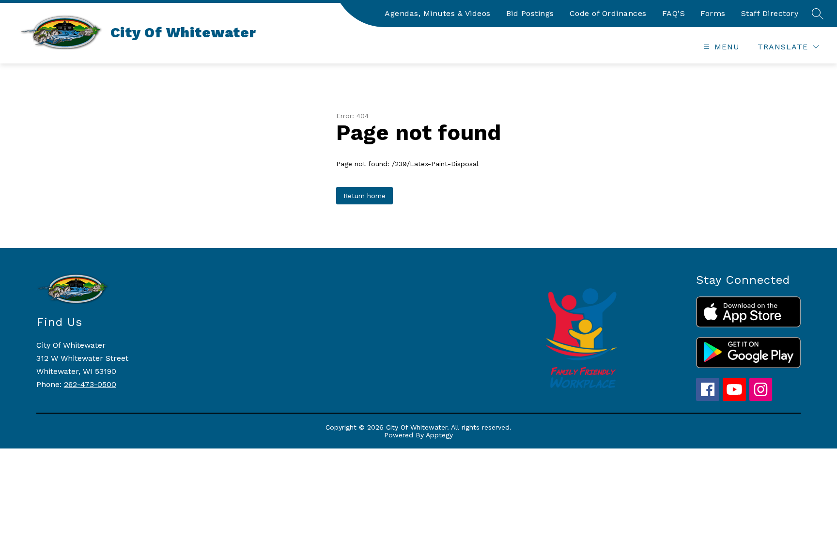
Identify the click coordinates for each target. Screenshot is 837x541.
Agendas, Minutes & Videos (438, 13)
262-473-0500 (90, 384)
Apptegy (439, 435)
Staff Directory (770, 13)
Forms (713, 13)
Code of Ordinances (608, 13)
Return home (364, 196)
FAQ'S (673, 13)
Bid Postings (530, 13)
